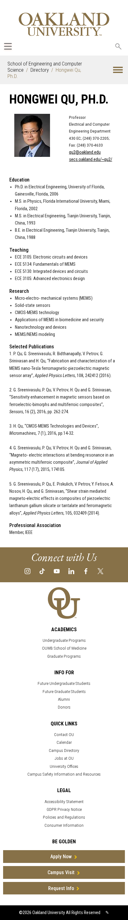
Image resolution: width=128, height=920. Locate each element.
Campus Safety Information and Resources (64, 774)
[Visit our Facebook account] (86, 571)
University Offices (64, 766)
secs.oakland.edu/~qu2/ (90, 159)
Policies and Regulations (64, 817)
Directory (39, 70)
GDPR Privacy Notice (64, 809)
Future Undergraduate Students (64, 683)
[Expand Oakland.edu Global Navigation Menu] (7, 46)
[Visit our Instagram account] (27, 571)
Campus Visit (61, 872)
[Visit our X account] (100, 571)
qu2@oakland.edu (85, 152)
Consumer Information (64, 825)
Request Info (61, 888)
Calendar (64, 742)
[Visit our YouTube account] (57, 571)
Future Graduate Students (64, 691)
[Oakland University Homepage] (64, 24)
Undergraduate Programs (64, 640)
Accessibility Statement (64, 801)
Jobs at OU (64, 758)
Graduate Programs (64, 656)
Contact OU (64, 734)
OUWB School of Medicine (64, 648)
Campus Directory (64, 750)
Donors (64, 707)
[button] (117, 70)
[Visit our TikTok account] (42, 571)
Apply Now (61, 856)
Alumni (64, 699)
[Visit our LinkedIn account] (71, 571)
